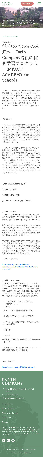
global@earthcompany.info (15, 398)
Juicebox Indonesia (25, 453)
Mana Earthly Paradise (10, 413)
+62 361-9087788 (11, 395)
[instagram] (8, 440)
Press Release (8, 21)
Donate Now (27, 4)
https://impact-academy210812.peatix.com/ (18, 367)
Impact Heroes (7, 404)
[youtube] (13, 440)
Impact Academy (8, 408)
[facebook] (3, 440)
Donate (5, 422)
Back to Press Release (10, 36)
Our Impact (6, 417)
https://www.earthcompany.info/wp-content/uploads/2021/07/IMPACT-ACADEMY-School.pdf (19, 266)
